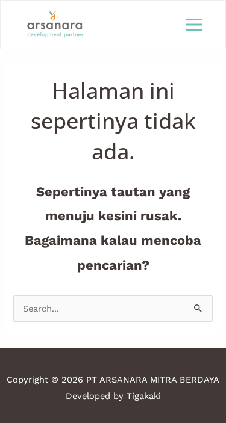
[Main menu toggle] (194, 24)
